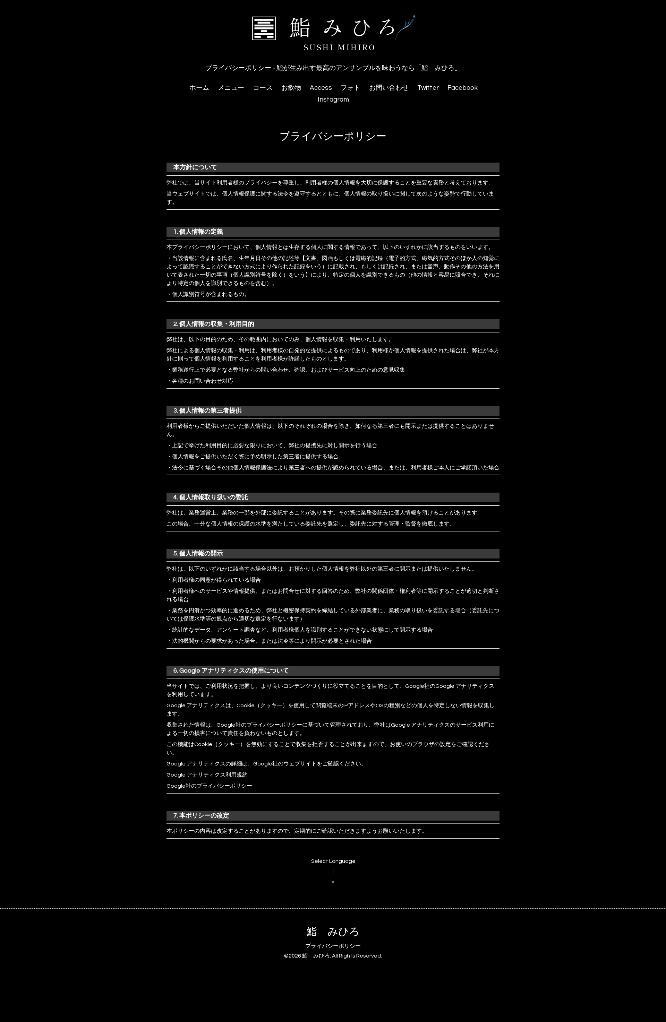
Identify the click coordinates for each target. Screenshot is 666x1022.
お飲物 (291, 87)
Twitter (428, 87)
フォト (350, 87)
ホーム (199, 87)
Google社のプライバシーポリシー (209, 786)
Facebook (462, 87)
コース (263, 87)
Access (321, 87)
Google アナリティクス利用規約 (207, 775)
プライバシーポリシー (333, 946)
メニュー (231, 87)
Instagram (333, 99)
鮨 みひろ (333, 931)
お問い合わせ (389, 87)
